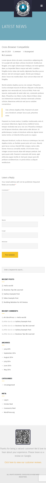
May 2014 (7, 370)
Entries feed (8, 404)
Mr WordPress (9, 317)
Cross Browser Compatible (15, 47)
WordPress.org (9, 412)
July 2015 (7, 349)
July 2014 (7, 361)
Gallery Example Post (12, 294)
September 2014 (10, 353)
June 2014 (7, 366)
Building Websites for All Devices (16, 302)
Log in (6, 400)
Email (3, 231)
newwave (18, 51)
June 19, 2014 (6, 51)
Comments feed (10, 408)
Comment (5, 190)
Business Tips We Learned (13, 290)
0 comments (8, 55)
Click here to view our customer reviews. (23, 462)
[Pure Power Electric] (23, 9)
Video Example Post (11, 298)
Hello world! (8, 286)
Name (4, 220)
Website (4, 242)
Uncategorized (29, 51)
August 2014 (8, 357)
